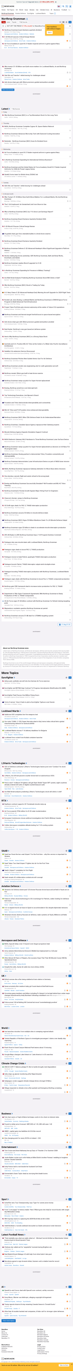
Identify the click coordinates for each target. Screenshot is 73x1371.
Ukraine (31, 10)
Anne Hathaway (8, 1154)
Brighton (6, 1251)
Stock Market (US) (17, 796)
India (5, 727)
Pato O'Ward (15, 1216)
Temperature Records (24, 1085)
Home (4, 10)
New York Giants (19, 1230)
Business (57, 10)
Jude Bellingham (9, 1258)
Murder (13, 990)
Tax (10, 1135)
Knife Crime (7, 983)
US (28, 1035)
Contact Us (5, 1334)
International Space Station (11, 948)
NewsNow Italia (41, 1338)
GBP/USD (7, 1128)
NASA (27, 948)
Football (64, 10)
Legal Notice (41, 1350)
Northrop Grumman (8, 13)
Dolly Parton (24, 1170)
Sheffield (7, 990)
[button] (23, 22)
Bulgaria (10, 734)
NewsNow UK (41, 1331)
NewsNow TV (6, 1338)
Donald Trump (8, 1308)
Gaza (26, 10)
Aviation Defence (20, 13)
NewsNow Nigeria (42, 1334)
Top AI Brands (27, 1301)
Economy (15, 1121)
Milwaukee (7, 1216)
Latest (8, 22)
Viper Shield (7, 789)
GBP (12, 1128)
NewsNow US (41, 1333)
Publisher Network (7, 1346)
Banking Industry (24, 1121)
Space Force (7, 79)
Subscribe (5, 1336)
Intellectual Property (9, 1301)
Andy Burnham (19, 999)
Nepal (6, 1078)
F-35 (17, 829)
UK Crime (20, 983)
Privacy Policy (41, 1346)
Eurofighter (30, 13)
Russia (11, 919)
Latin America (19, 789)
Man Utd (15, 1244)
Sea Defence (12, 964)
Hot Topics (10, 10)
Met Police (7, 1006)
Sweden (11, 860)
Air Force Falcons (13, 47)
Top (3, 22)
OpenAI (17, 1294)
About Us (4, 1333)
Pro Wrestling (18, 1223)
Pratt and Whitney (9, 822)
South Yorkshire (20, 990)
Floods (6, 1051)
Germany (14, 983)
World (21, 10)
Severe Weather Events (26, 1051)
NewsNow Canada (42, 1340)
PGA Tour (29, 1207)
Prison (6, 999)
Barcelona (16, 1265)
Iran (37, 10)
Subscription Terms (43, 1352)
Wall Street (7, 796)
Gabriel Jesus (8, 1265)
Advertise (4, 1348)
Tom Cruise (17, 1154)
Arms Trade (22, 41)
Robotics (7, 780)
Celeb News (25, 1163)
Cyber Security (13, 1315)
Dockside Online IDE (7, 1352)
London (22, 1006)
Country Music (16, 1170)
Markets (32, 34)
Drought (11, 1071)
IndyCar (21, 1216)
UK (17, 10)
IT (19, 1308)
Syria (10, 971)
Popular (14, 22)
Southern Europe (27, 912)
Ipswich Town (8, 1244)
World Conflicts (29, 955)
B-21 (5, 47)
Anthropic (19, 1301)
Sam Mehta (7, 773)
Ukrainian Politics (19, 919)
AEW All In (7, 1223)
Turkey (20, 1044)
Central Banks (8, 1121)
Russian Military (18, 896)
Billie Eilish (18, 1163)
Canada (17, 1058)
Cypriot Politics (8, 1044)
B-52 (5, 815)
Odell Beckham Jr (9, 1230)
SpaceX (22, 948)
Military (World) (23, 815)
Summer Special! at (35, 2)
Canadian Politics (9, 1058)
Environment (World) (14, 1078)
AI (51, 10)
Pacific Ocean (13, 1085)
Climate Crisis (44, 10)
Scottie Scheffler (9, 1207)
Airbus (6, 971)
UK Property (15, 1135)
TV (17, 1177)
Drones (13, 780)
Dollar (15, 1128)
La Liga (24, 1258)
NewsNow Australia (43, 1341)
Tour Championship (20, 1207)
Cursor (6, 1294)
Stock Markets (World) (21, 72)
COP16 (6, 1071)
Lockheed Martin (41, 13)
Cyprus (16, 1044)
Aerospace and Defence (11, 34)
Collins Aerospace (9, 829)
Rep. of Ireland (8, 1142)
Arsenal (22, 1265)
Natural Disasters (14, 1051)
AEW (12, 1223)
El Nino (6, 1085)
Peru (13, 789)
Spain (6, 912)
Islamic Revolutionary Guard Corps (13, 1035)
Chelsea (12, 1251)
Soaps (13, 1177)
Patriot (6, 905)
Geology (23, 1078)
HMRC (6, 1135)
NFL (26, 1230)
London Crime (15, 1006)
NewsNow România (43, 1336)
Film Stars (24, 1154)
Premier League (23, 1244)
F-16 (5, 734)
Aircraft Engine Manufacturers (23, 822)
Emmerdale (7, 1177)
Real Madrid (18, 1258)
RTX (29, 72)
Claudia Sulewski (9, 1163)
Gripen (6, 860)
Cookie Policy (41, 1348)
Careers (4, 1350)
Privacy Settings (42, 1353)
